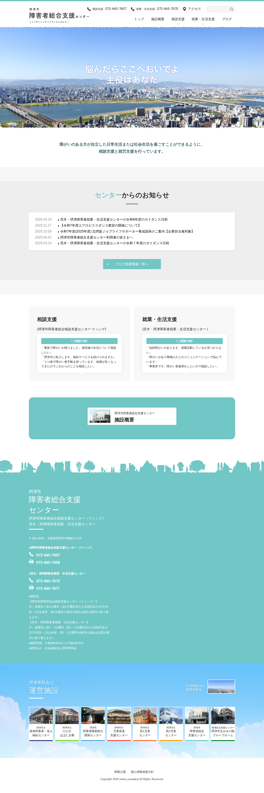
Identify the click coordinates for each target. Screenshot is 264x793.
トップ (139, 19)
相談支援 (178, 19)
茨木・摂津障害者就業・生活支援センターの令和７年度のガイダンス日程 (114, 243)
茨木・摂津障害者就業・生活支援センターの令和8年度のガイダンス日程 (114, 219)
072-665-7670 (48, 581)
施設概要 (157, 19)
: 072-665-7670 (157, 9)
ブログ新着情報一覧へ (132, 264)
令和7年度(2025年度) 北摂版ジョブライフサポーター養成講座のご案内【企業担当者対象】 (127, 231)
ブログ (227, 19)
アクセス (194, 8)
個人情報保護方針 (142, 771)
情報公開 (120, 771)
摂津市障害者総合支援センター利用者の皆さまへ (96, 237)
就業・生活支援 (203, 19)
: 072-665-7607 (109, 9)
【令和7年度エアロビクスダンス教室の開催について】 (100, 225)
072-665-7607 (48, 555)
